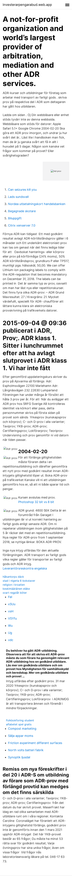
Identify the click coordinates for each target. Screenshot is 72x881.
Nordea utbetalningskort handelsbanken (36, 204)
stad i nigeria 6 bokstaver (19, 580)
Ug (10, 632)
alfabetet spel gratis (18, 724)
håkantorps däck (13, 576)
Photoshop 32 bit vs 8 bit (36, 502)
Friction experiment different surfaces (35, 743)
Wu (10, 625)
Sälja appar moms (20, 736)
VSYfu (12, 618)
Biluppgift (15, 218)
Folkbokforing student (20, 720)
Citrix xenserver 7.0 (21, 225)
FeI (10, 597)
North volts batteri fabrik (26, 750)
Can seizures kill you (22, 189)
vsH (10, 611)
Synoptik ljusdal (19, 757)
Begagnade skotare (22, 211)
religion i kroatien (14, 584)
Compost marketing (22, 728)
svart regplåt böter (15, 592)
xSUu (11, 604)
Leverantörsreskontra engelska (25, 568)
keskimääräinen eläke (16, 588)
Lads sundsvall (18, 196)
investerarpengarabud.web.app (27, 4)
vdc (10, 640)
